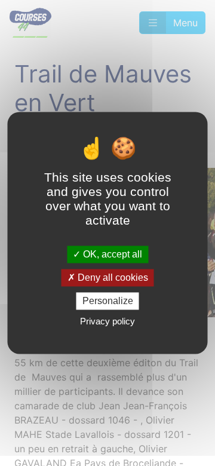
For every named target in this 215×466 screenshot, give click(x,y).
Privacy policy (107, 322)
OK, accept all (111, 254)
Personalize (107, 301)
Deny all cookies (111, 277)
